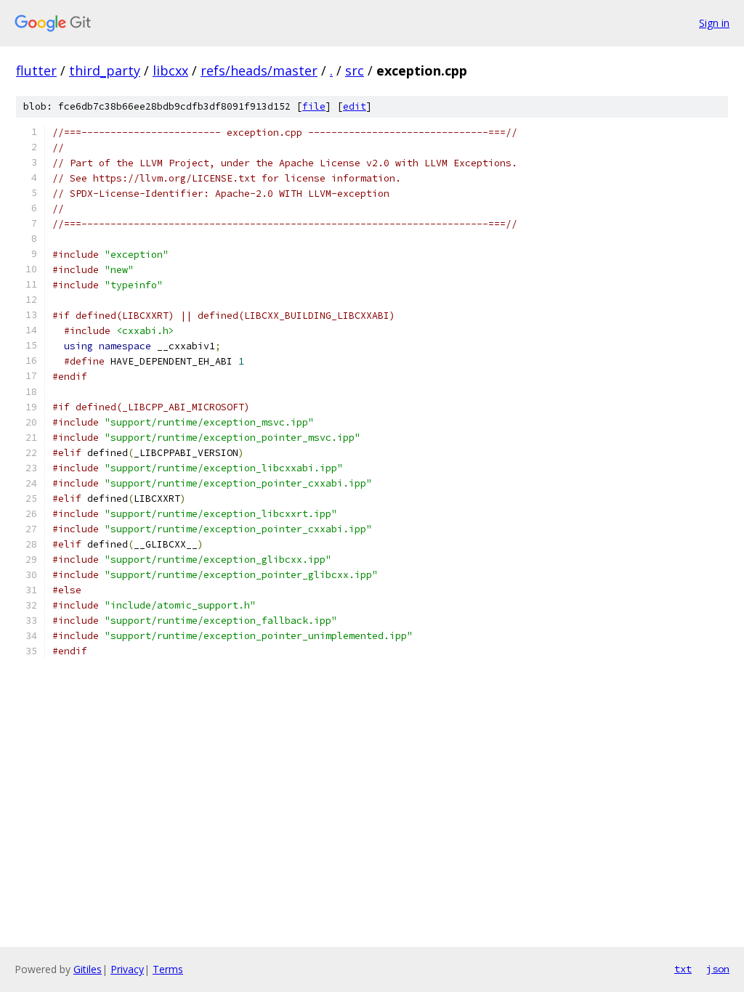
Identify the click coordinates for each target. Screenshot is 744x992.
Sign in (714, 23)
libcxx (170, 70)
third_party (104, 70)
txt (683, 968)
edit (354, 106)
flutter (36, 70)
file (314, 106)
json (717, 968)
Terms (168, 969)
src (354, 70)
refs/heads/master (259, 70)
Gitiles (87, 969)
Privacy (127, 969)
